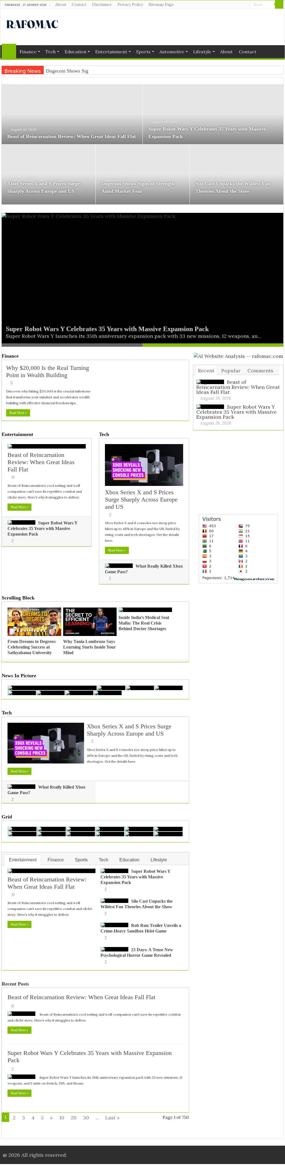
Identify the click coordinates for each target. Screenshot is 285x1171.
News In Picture (19, 675)
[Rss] (230, 4)
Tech (50, 51)
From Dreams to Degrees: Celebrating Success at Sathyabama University (32, 647)
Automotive (171, 51)
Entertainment (111, 51)
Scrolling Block (18, 598)
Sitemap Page (161, 4)
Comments (260, 370)
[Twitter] (241, 4)
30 (86, 1117)
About (60, 4)
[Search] (279, 4)
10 (61, 1117)
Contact (79, 4)
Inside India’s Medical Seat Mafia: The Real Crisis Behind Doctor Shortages (144, 623)
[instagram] (246, 4)
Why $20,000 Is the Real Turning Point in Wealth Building (47, 371)
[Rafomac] (32, 23)
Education (75, 51)
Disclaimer (102, 4)
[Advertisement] (178, 27)
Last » (112, 1117)
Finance (27, 51)
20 (74, 1117)
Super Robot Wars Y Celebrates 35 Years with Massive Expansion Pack (107, 328)
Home (9, 51)
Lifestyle (202, 51)
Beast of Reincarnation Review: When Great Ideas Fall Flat (71, 136)
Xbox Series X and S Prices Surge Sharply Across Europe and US (141, 499)
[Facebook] (235, 4)
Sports (143, 51)
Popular (230, 370)
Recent (206, 370)
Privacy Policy (130, 4)
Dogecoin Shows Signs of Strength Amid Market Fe (98, 71)
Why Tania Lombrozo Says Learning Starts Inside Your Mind (89, 647)
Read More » (18, 413)
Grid (7, 817)
